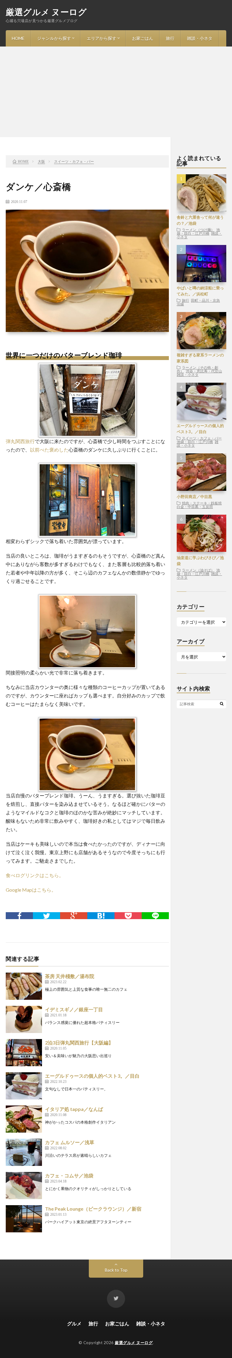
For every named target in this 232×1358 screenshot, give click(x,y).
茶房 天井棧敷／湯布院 (69, 976)
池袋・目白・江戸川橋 (198, 231)
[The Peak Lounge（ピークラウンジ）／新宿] (24, 1218)
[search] (221, 703)
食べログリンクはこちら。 (35, 875)
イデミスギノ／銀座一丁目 (74, 1009)
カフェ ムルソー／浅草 (69, 1142)
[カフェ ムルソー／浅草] (24, 1152)
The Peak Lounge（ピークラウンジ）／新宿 (93, 1209)
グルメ (74, 1323)
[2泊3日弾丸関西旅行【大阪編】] (24, 1052)
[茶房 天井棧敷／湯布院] (24, 986)
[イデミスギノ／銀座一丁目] (24, 1019)
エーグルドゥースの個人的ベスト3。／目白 (92, 1076)
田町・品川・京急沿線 (198, 302)
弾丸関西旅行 (20, 441)
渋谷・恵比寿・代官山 (204, 371)
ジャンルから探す (54, 38)
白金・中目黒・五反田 (195, 506)
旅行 (170, 38)
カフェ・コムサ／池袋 (69, 1175)
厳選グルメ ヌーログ (46, 12)
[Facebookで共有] (19, 915)
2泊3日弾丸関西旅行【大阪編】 (79, 1042)
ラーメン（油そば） (198, 570)
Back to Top (116, 1270)
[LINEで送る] (155, 915)
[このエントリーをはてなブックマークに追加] (100, 915)
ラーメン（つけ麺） (198, 229)
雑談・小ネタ (199, 38)
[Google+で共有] (73, 915)
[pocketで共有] (128, 915)
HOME (18, 38)
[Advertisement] (116, 92)
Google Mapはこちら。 (31, 890)
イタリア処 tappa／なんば (74, 1109)
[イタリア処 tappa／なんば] (24, 1119)
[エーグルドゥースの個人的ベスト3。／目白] (24, 1085)
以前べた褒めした (49, 449)
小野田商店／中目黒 (194, 496)
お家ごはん (142, 38)
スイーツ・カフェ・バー (202, 438)
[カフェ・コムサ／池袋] (24, 1185)
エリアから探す (101, 38)
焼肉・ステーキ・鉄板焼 (202, 503)
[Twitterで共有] (46, 915)
